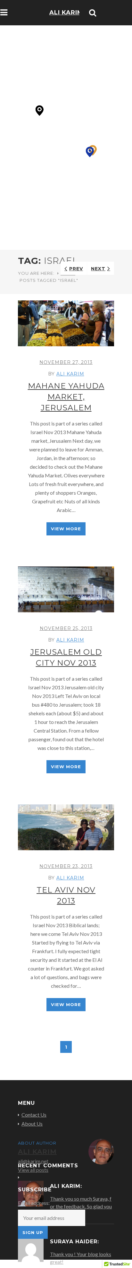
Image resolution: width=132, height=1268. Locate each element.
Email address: (34, 1203)
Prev (76, 269)
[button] (90, 152)
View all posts (33, 1170)
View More (66, 528)
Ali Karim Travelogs (66, 22)
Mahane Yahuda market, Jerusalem (66, 396)
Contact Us (33, 1115)
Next (98, 269)
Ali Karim (70, 374)
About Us (32, 1124)
